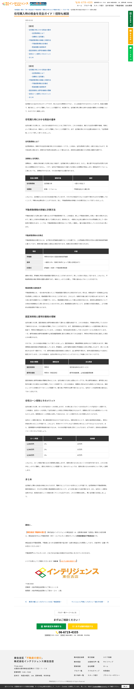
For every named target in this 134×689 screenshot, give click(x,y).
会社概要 (128, 5)
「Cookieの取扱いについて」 (100, 686)
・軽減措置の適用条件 (38, 47)
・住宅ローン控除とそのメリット (39, 54)
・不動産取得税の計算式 (39, 43)
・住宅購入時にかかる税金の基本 (39, 30)
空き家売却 (109, 5)
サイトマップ (108, 662)
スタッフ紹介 (99, 5)
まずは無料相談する (84, 626)
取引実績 (91, 657)
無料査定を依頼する (53, 626)
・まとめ (30, 57)
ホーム (79, 5)
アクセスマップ (93, 671)
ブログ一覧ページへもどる (67, 612)
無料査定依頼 (79, 657)
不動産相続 (119, 5)
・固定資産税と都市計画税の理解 (39, 50)
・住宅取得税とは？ (38, 33)
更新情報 (77, 666)
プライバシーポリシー (111, 675)
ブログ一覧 (88, 5)
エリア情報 (107, 657)
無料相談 (77, 662)
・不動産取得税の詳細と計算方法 (39, 40)
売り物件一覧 (79, 675)
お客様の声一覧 (93, 662)
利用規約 (106, 671)
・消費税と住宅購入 (38, 36)
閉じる (125, 686)
